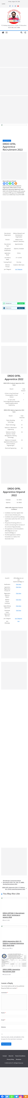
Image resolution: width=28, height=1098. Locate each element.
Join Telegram (18, 269)
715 (11, 948)
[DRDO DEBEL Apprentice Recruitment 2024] (14, 954)
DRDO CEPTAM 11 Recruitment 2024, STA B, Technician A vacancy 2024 (13, 915)
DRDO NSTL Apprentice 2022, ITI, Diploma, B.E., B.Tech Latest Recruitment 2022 (13, 888)
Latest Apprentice (6, 140)
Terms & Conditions (20, 1055)
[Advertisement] (14, 53)
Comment (4, 992)
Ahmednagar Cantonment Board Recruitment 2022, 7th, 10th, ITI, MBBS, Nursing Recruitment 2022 (13, 882)
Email (3, 1020)
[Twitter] (7, 183)
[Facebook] (4, 183)
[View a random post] (25, 32)
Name (3, 1013)
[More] (15, 183)
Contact (5, 1055)
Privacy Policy (10, 1059)
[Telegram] (13, 183)
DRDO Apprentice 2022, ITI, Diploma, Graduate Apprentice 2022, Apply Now (13, 943)
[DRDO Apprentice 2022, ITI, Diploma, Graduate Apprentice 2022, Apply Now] (14, 926)
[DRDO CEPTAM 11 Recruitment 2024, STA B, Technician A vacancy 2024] (14, 898)
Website (3, 1027)
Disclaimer (18, 1059)
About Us (11, 1055)
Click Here (18, 584)
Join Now (21, 303)
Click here (18, 610)
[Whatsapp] (10, 183)
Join (18, 621)
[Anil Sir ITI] (3, 32)
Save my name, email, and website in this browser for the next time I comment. (12, 1038)
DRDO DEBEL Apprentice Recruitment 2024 (11, 970)
